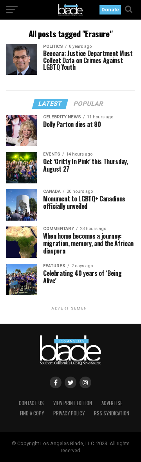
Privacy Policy (69, 413)
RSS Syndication (111, 413)
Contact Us (31, 403)
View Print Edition (72, 403)
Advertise (111, 403)
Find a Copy (32, 413)
